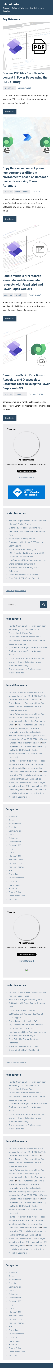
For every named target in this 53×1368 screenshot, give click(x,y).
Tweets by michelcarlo (16, 590)
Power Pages (9, 88)
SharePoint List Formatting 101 (22, 563)
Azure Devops (15, 823)
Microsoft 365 (15, 856)
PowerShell (14, 888)
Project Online (15, 892)
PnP (10, 870)
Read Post (9, 111)
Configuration (15, 830)
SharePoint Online (17, 895)
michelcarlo (11, 4)
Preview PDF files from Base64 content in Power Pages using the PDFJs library (25, 77)
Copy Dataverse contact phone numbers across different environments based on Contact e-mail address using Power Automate (26, 176)
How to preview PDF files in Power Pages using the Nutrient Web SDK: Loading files (28, 775)
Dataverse (8, 191)
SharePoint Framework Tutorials (23, 574)
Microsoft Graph (16, 859)
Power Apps (14, 874)
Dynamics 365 (15, 845)
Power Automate (21, 191)
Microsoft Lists (15, 863)
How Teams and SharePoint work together (28, 560)
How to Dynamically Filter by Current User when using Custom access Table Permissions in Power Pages (27, 629)
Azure (11, 820)
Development (15, 841)
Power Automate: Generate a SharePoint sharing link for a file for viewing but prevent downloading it (27, 662)
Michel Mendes (26, 477)
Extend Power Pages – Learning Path (25, 527)
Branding (13, 827)
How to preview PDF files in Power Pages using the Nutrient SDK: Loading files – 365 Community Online (28, 786)
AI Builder (13, 816)
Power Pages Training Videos (22, 538)
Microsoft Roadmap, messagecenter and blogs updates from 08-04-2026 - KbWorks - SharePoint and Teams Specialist (28, 739)
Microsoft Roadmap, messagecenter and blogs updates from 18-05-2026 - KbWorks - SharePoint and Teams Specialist (27, 696)
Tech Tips (13, 899)
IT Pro (11, 852)
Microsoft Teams (16, 867)
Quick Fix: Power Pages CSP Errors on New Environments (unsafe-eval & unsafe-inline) (28, 651)
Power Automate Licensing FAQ (23, 549)
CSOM (11, 834)
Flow (11, 849)
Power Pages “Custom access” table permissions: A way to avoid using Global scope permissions (27, 640)
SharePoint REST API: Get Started (24, 578)
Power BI (13, 881)
